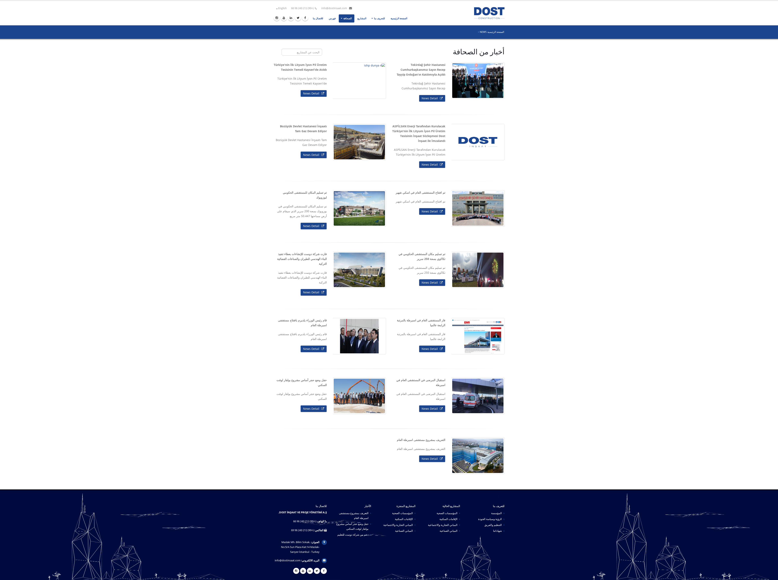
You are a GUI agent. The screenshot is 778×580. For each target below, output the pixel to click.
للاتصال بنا (318, 18)
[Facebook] (305, 18)
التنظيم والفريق (493, 525)
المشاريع (361, 18)
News (483, 31)
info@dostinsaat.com (334, 8)
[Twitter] (298, 18)
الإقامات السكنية (448, 519)
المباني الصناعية (448, 531)
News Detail (430, 98)
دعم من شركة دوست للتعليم (353, 534)
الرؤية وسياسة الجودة (490, 519)
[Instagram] (277, 18)
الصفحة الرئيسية (399, 18)
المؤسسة (496, 513)
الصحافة (347, 18)
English (282, 8)
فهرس (332, 18)
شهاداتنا (497, 531)
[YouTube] (284, 18)
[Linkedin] (291, 18)
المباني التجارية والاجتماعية (442, 525)
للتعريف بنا (379, 18)
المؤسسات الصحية (447, 513)
